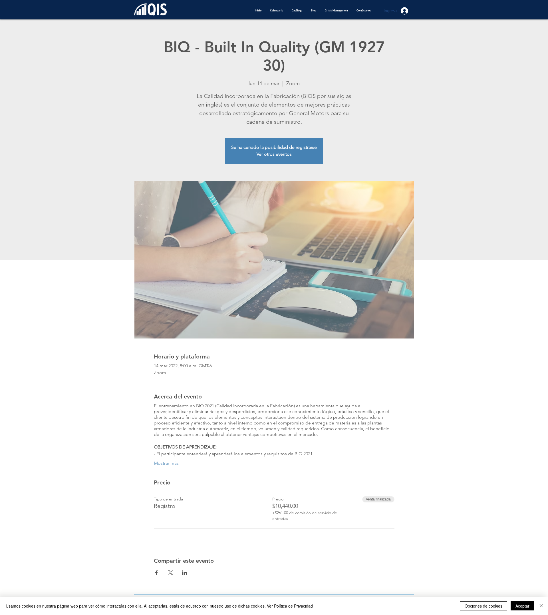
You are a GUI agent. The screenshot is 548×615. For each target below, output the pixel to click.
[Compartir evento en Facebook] (156, 572)
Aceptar (522, 606)
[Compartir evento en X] (170, 572)
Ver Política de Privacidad (290, 606)
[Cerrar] (541, 605)
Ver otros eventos (274, 154)
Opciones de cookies (483, 606)
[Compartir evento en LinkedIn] (184, 572)
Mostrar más (166, 463)
